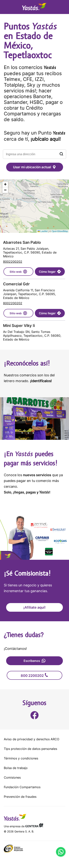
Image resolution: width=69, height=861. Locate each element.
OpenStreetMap (60, 231)
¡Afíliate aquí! (34, 607)
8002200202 (12, 261)
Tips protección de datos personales (30, 749)
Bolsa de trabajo (16, 768)
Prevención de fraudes (20, 797)
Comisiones (12, 777)
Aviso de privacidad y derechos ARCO (31, 739)
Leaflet (44, 231)
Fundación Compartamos (22, 787)
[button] (5, 184)
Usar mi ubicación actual (32, 167)
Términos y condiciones (21, 758)
